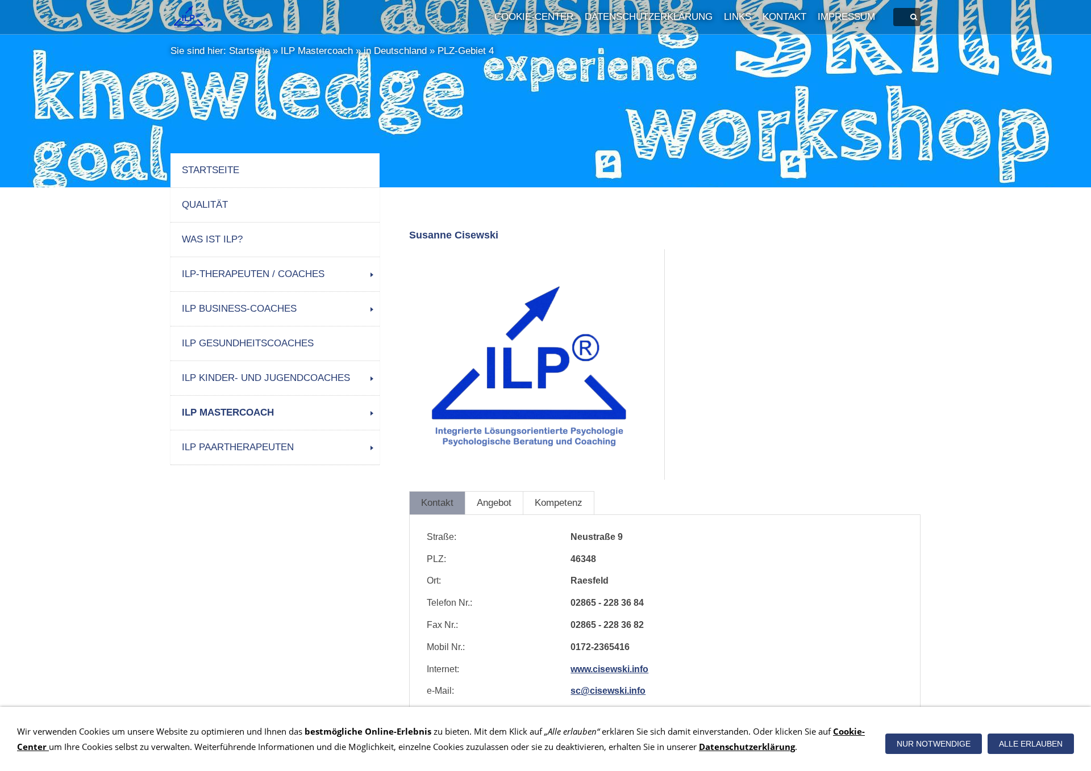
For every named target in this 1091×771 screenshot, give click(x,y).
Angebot (494, 502)
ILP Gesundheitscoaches (248, 343)
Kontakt (784, 16)
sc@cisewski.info (608, 690)
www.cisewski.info (609, 669)
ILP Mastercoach (317, 50)
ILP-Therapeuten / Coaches (253, 274)
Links (737, 16)
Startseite (249, 50)
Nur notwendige (934, 743)
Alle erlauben (1031, 743)
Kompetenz (558, 502)
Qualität (205, 204)
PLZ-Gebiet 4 (466, 50)
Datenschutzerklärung (649, 16)
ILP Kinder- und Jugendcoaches (266, 377)
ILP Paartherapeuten (238, 447)
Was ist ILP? (212, 239)
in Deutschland (395, 50)
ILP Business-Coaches (239, 308)
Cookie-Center (533, 16)
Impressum (846, 16)
